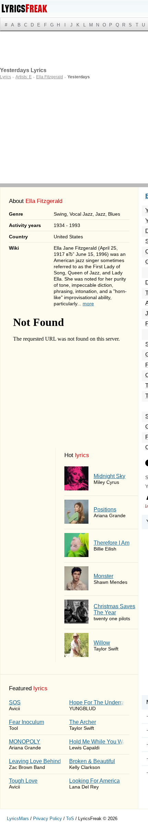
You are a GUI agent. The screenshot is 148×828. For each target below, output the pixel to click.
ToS (70, 818)
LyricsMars (18, 818)
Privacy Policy (47, 818)
